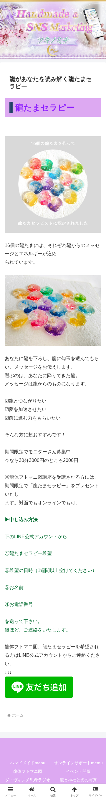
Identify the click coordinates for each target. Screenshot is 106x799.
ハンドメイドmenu (27, 762)
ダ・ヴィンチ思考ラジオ (27, 780)
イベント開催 (78, 771)
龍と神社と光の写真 (78, 780)
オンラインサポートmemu (78, 762)
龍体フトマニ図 (27, 771)
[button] (95, 728)
